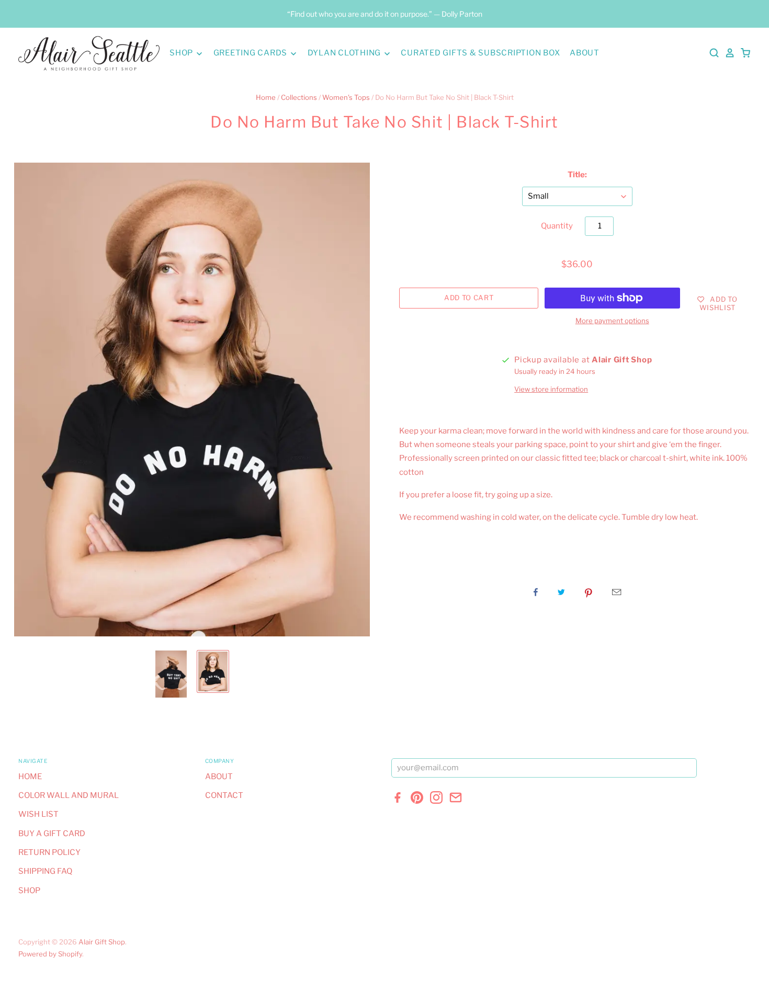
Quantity (557, 226)
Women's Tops (346, 97)
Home (266, 97)
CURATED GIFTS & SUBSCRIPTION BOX (480, 53)
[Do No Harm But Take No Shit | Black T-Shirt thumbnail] (171, 674)
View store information (551, 389)
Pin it (589, 592)
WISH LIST (38, 814)
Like (535, 592)
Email (616, 592)
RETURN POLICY (49, 852)
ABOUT (585, 53)
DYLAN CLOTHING (345, 53)
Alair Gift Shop (101, 942)
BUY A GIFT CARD (51, 833)
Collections (299, 97)
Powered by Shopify (50, 954)
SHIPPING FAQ (45, 871)
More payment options (612, 320)
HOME (30, 776)
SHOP (182, 53)
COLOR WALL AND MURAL (68, 795)
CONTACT (224, 795)
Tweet (561, 592)
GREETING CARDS (251, 53)
